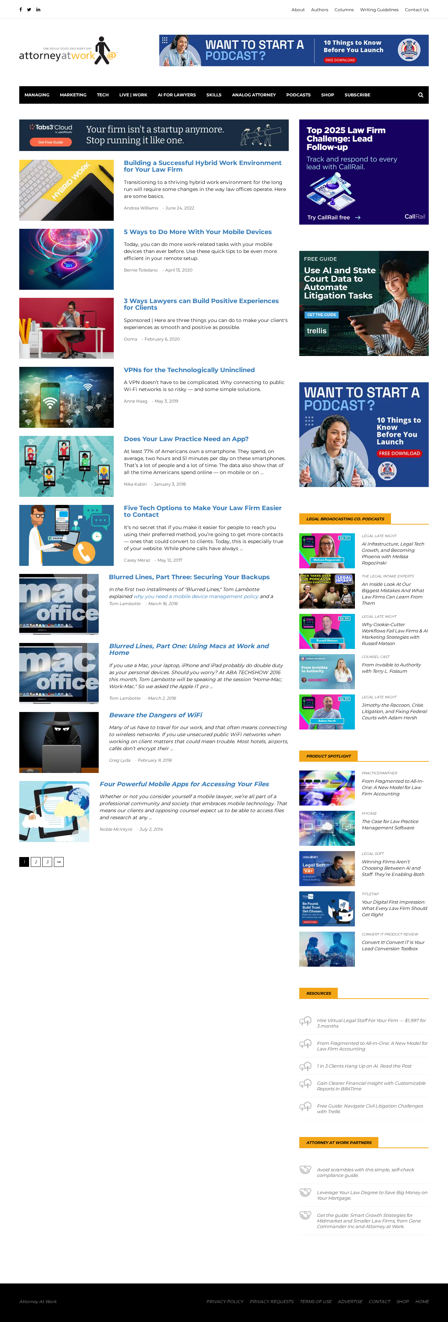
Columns (344, 9)
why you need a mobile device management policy (196, 596)
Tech (103, 94)
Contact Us (417, 9)
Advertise (350, 1301)
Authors (319, 9)
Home (422, 1301)
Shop (327, 94)
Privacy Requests (271, 1301)
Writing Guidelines (379, 9)
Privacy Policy (224, 1301)
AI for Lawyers (177, 94)
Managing (36, 94)
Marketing (73, 94)
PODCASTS (298, 94)
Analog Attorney (254, 94)
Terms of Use (315, 1301)
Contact (379, 1301)
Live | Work (133, 94)
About (298, 9)
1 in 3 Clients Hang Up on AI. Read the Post (364, 1066)
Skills (214, 94)
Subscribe (357, 94)
